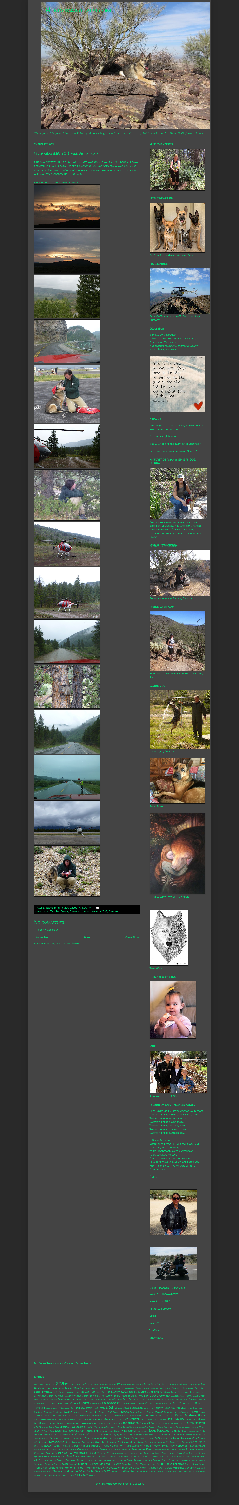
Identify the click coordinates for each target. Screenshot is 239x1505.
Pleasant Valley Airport (110, 1453)
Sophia (156, 1460)
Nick (49, 1449)
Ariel (95, 1388)
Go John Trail (48, 1415)
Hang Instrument (66, 1419)
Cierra (74, 1403)
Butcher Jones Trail (132, 1395)
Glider (37, 1415)
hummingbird (89, 1423)
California (163, 1395)
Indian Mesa (105, 1423)
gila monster (181, 1412)
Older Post (132, 937)
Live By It (200, 1431)
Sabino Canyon (106, 1456)
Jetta (86, 1427)
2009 (37, 1384)
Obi (79, 1449)
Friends (124, 1412)
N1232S (201, 1442)
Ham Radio (51, 1419)
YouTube (154, 1330)
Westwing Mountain (66, 1471)
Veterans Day (197, 1467)
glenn (202, 1412)
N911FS (114, 1445)
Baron (168, 1388)
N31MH (66, 1445)
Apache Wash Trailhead (78, 1388)
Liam (174, 1431)
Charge (193, 1399)
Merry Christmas (86, 1438)
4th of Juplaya (77, 1384)
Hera (170, 1419)
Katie (65, 1431)
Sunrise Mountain (100, 1464)
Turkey (96, 1467)
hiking (179, 1419)
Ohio (84, 1449)
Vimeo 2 (154, 1323)
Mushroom (123, 1442)
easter (159, 1408)
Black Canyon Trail (69, 1392)
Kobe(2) (132, 1431)
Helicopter (93, 911)
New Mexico (177, 1445)
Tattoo (155, 1464)
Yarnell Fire (40, 1475)
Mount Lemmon (72, 1442)
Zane (84, 1475)
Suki (65, 1464)
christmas (63, 1403)
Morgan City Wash (193, 1438)
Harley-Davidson (105, 1419)
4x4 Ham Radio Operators (103, 1384)
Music (133, 1442)
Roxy (82, 1456)
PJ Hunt (91, 1453)
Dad (169, 1403)
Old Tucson (93, 1449)
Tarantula (145, 1464)
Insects (117, 1423)
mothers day (41, 1442)
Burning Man (97, 1395)
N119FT (193, 1442)
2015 (52, 1384)
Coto (120, 1403)
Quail (179, 1453)
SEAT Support (95, 1460)
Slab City (147, 1460)
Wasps (50, 1471)
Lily (180, 1431)
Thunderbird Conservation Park (51, 1467)
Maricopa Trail (153, 1434)
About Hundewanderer (132, 1384)
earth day (149, 1408)
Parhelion (126, 1449)
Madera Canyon (86, 1434)
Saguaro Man (145, 1456)
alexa (61, 1388)
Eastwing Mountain (175, 1408)
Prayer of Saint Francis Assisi (160, 1453)
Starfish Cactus (53, 1464)
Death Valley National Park (60, 1408)
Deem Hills (92, 1408)
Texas (187, 1464)
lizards (38, 1434)
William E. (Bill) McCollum (181, 1471)
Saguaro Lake (130, 1456)
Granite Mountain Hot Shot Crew (89, 1415)
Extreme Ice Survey (53, 1412)
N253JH (57, 1445)
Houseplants (73, 1423)
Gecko (150, 1412)
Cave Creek (129, 1399)
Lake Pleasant (159, 1430)
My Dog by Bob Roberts (178, 1442)
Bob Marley (113, 1392)
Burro (109, 1395)
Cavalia (117, 1399)
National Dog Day (134, 1445)
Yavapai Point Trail (57, 1475)
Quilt (185, 1453)
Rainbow (38, 1456)
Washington (40, 1471)
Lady (146, 1431)
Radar (201, 1453)
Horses (61, 1423)
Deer (102, 1408)
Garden (133, 1412)
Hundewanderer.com (78, 9)
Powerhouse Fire (133, 1453)
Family (68, 1412)
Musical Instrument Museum (151, 1442)
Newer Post (42, 937)
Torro (79, 1467)
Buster (117, 1395)
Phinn (149, 1449)
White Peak (129, 1471)
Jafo (181, 1423)
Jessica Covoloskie (71, 1427)
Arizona (105, 1388)
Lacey (140, 1431)
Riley (76, 1456)
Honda (188, 1419)
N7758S (105, 1445)
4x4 (87, 1384)
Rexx (69, 1456)
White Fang (116, 1471)
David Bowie (179, 1403)
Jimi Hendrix (111, 1427)
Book (132, 1392)
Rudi (88, 1456)
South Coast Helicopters (175, 1460)
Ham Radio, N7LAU (161, 1301)
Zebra (92, 1475)
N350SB (85, 1445)
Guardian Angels (163, 1415)
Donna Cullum (123, 1408)
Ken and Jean (107, 1431)
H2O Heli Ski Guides (185, 1415)
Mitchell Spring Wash (125, 1438)
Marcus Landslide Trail (132, 1434)
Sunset (117, 1464)
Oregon (104, 1449)
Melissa (54, 1438)
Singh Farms (134, 1460)
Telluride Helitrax (172, 1464)
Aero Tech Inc (52, 911)
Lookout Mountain (53, 1434)
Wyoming (200, 1471)
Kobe (124, 1431)
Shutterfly (156, 1338)
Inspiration (131, 1423)
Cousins (149, 1403)
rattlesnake (50, 1456)
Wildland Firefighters (157, 1471)
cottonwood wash (134, 1403)
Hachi (201, 1415)
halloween (40, 1419)
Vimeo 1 (154, 1316)
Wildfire (140, 1471)
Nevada (165, 1445)
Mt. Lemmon (109, 1442)
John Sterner (136, 1427)
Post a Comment (48, 929)
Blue (92, 1392)
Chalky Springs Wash (177, 1399)
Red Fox (62, 1456)
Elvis (190, 1408)
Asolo (138, 1388)
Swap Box (133, 1464)
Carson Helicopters (68, 1399)
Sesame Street (111, 1460)
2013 (47, 1384)
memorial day (67, 1438)
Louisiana (68, 1434)
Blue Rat (100, 1392)
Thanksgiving (198, 1464)
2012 (42, 1384)
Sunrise (83, 1464)
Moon (176, 1438)
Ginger (193, 1412)
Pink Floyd (51, 1453)
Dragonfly (137, 1408)
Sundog (73, 1464)
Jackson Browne (169, 1423)
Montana (167, 1438)
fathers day (78, 1412)
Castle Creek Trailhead (101, 1399)
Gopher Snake (64, 1415)
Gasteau (142, 1412)
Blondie (85, 1392)
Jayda (51, 1427)
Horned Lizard (47, 1423)
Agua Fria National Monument (185, 1384)
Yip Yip (70, 1475)
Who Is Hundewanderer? (164, 1294)
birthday (46, 1392)
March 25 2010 (109, 1434)
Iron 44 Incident (150, 1423)
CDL (164, 1399)
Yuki (77, 1475)
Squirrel (113, 911)
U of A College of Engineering (117, 1467)
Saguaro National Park (164, 1456)
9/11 (118, 1384)
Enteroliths (199, 1408)
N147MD (38, 1445)
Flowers (91, 1412)
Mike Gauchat (105, 1438)
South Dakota (198, 1460)
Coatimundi (95, 1403)
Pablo (117, 1449)
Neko (157, 1445)
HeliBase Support (160, 1308)
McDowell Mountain (173, 1434)
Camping (44, 1399)
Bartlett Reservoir (183, 1388)
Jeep (57, 1427)
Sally (179, 1456)
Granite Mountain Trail (119, 1415)
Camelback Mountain (181, 1395)
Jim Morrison (97, 1427)
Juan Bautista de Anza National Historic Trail (181, 1427)
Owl (111, 1449)
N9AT (122, 1445)
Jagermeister (195, 1423)
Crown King (161, 1403)
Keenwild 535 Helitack (82, 1431)
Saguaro (118, 1456)
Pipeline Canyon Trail (71, 1453)
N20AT (103, 911)
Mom (158, 1438)
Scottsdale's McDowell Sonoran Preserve (63, 1460)
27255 (62, 1383)
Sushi (124, 1464)
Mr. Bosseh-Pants (91, 1442)
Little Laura (188, 1431)
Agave (165, 1384)
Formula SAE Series (109, 1412)
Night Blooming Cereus (64, 1449)
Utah (161, 1467)
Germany (168, 1412)
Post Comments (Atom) (65, 943)
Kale (52, 1431)
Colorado (75, 911)
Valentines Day (180, 1467)
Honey (195, 1419)
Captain (53, 1399)
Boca (124, 1392)
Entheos (38, 1412)
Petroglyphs (138, 1449)
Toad (72, 1467)
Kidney (117, 1431)
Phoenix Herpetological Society (169, 1449)
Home (87, 937)
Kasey (58, 1431)
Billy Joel (200, 1388)
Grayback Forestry (143, 1415)
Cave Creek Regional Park (149, 1399)
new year (189, 1445)
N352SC (95, 1445)
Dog (83, 911)
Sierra (122, 1460)
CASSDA (84, 1399)
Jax (46, 1427)
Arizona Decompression (123, 1388)
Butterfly (150, 1395)
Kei (97, 1431)
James (38, 1427)
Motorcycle (56, 1442)
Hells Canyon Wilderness (153, 1419)
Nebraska (148, 1445)
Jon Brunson (151, 1427)
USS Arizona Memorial (146, 1467)
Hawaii (120, 1419)
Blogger (138, 1483)
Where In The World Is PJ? (94, 1471)
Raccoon (193, 1453)
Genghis (158, 1412)
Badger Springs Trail (153, 1388)
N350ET (75, 1445)
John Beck (123, 1427)
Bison (55, 1392)
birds (37, 1392)
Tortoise (88, 1467)
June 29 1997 (41, 1431)
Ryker (95, 1456)
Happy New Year (85, 1419)
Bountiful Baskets (147, 1392)
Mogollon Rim (146, 1438)
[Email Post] (96, 907)
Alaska (52, 1388)
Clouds (64, 911)
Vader (168, 1467)
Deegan (80, 1408)
